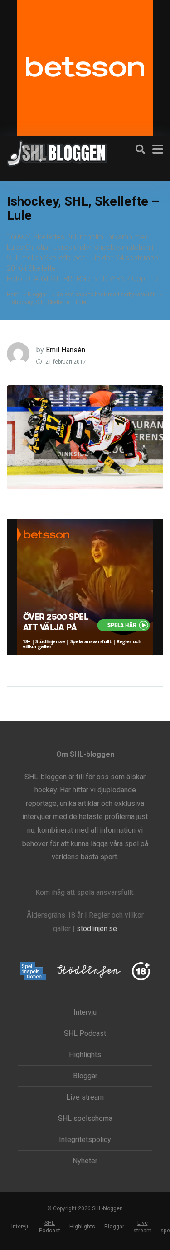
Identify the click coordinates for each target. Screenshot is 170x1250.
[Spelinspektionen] (33, 972)
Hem (13, 294)
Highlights (85, 1054)
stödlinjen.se (97, 928)
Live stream (85, 1097)
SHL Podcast (85, 1033)
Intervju (85, 1012)
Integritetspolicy (85, 1139)
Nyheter (85, 1161)
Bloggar (37, 294)
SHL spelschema (85, 1118)
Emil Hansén (65, 350)
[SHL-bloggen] (57, 152)
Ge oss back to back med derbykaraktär (105, 294)
